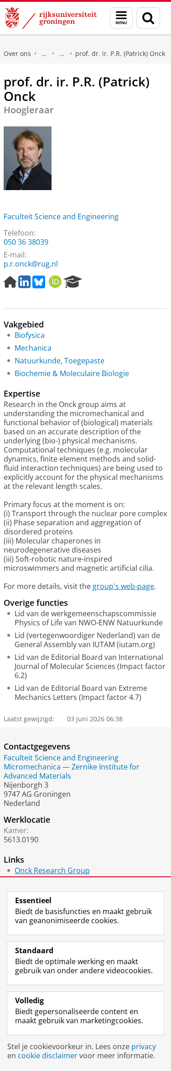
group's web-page (123, 586)
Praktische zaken (44, 53)
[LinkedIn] (24, 282)
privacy (143, 1046)
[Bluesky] (38, 282)
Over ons (17, 53)
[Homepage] (10, 282)
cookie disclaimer (48, 1055)
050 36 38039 (26, 241)
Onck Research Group (52, 870)
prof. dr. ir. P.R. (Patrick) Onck (120, 53)
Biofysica (30, 335)
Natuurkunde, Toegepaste (59, 360)
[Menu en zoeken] (121, 18)
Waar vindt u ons (62, 53)
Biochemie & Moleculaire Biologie (72, 373)
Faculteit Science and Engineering (61, 216)
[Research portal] (73, 282)
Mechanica (33, 347)
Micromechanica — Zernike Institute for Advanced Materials (72, 771)
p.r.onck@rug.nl (31, 263)
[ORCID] (55, 282)
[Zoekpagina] (148, 18)
